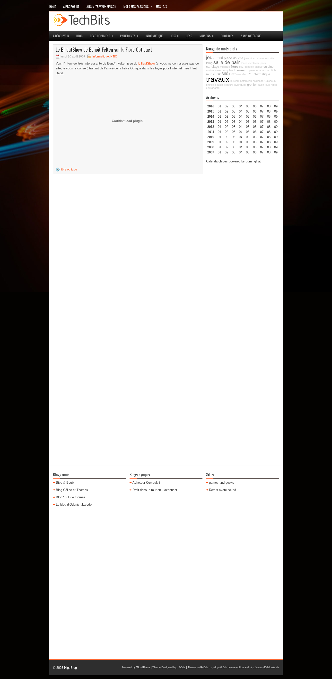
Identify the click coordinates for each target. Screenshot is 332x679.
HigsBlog (70, 668)
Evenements (129, 35)
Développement (101, 35)
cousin (219, 84)
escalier (242, 74)
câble (273, 70)
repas (274, 84)
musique (225, 66)
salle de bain (226, 62)
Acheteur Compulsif (146, 482)
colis (271, 58)
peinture (228, 84)
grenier (252, 84)
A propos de (71, 6)
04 (240, 106)
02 (226, 106)
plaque (258, 66)
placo (228, 58)
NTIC (113, 56)
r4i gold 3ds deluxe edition (228, 667)
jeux (174, 35)
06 (254, 116)
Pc (250, 74)
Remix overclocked (222, 490)
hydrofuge (240, 84)
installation (246, 80)
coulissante (212, 87)
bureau (234, 80)
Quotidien (227, 35)
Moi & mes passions (137, 6)
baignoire (258, 80)
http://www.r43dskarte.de (264, 667)
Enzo (232, 74)
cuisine (268, 66)
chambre (262, 58)
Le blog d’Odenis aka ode (74, 504)
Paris (244, 63)
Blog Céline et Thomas (72, 490)
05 (247, 121)
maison (242, 70)
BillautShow (146, 63)
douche (238, 58)
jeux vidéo (250, 58)
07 (261, 116)
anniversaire (213, 70)
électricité (254, 63)
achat (218, 58)
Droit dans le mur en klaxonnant (154, 490)
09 (276, 111)
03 (233, 106)
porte (264, 63)
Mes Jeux (161, 6)
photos (210, 84)
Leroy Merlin (229, 70)
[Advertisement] (242, 241)
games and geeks (221, 482)
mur (208, 74)
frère (234, 66)
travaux (217, 79)
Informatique (154, 35)
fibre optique (69, 169)
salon (261, 84)
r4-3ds (181, 667)
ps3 (241, 66)
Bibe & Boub (65, 482)
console (249, 66)
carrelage (212, 66)
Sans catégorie (251, 35)
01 (219, 106)
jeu (209, 57)
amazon (264, 70)
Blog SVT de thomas (70, 497)
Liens (189, 35)
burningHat (253, 161)
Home (52, 6)
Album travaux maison (101, 6)
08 (269, 116)
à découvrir (61, 35)
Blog (79, 35)
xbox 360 (220, 74)
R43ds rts (206, 667)
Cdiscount (270, 80)
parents (253, 70)
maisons (207, 35)
